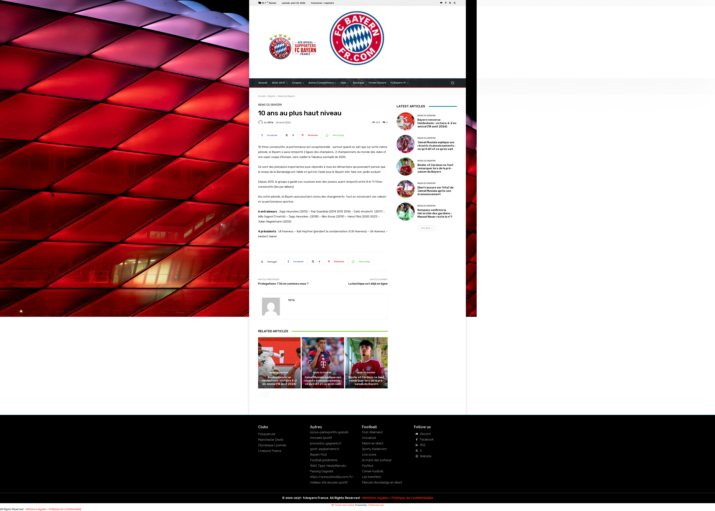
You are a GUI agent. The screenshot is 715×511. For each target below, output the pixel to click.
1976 (270, 122)
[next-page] (266, 394)
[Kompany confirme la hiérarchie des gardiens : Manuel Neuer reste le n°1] (406, 212)
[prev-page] (260, 394)
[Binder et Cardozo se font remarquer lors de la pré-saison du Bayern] (366, 362)
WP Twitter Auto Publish (343, 505)
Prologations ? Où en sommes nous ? (283, 283)
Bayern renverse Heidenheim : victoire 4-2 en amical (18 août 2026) (279, 381)
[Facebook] (446, 3)
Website (425, 456)
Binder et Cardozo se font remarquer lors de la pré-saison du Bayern (366, 381)
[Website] (417, 456)
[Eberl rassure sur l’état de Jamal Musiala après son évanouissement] (406, 189)
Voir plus (425, 228)
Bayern (271, 96)
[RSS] (450, 3)
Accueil (262, 96)
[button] (452, 83)
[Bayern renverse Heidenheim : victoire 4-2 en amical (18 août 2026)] (279, 362)
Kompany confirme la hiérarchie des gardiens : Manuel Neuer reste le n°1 (434, 213)
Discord (425, 433)
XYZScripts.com (376, 505)
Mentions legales (376, 498)
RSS (423, 445)
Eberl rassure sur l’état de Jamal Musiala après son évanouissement (435, 191)
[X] (454, 3)
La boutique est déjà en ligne (368, 283)
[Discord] (441, 3)
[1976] (261, 122)
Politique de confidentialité (412, 498)
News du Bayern (286, 96)
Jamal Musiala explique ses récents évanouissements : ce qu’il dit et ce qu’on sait (323, 381)
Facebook (427, 439)
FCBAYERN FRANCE (278, 21)
